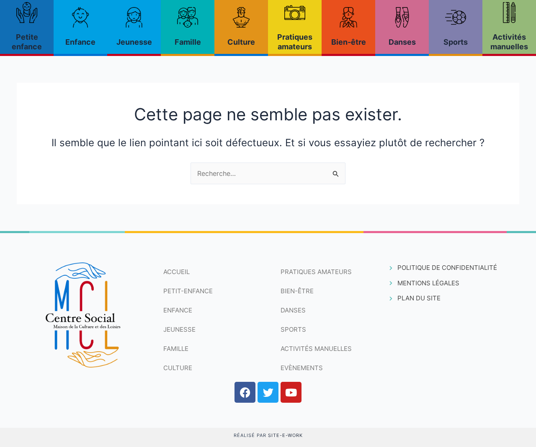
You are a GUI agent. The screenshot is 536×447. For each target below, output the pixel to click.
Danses (402, 42)
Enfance (80, 42)
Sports (455, 42)
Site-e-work (285, 435)
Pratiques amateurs (316, 272)
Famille (188, 42)
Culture (241, 42)
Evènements (302, 368)
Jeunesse (134, 42)
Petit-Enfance (188, 291)
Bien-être (348, 42)
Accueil (176, 272)
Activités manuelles (316, 349)
